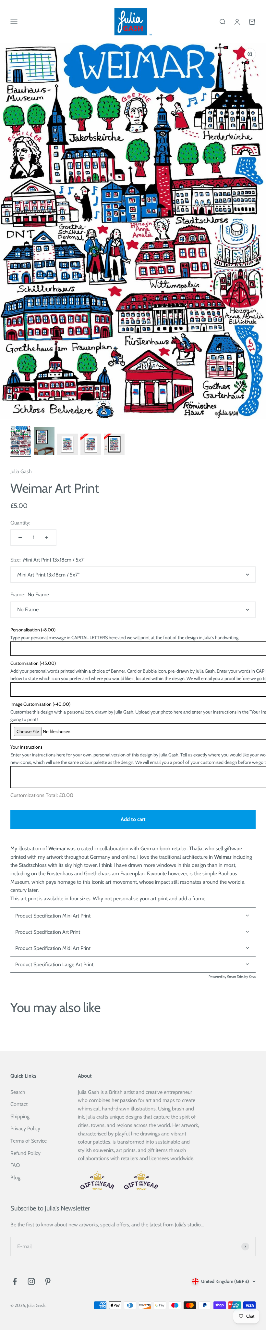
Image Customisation (40, 704)
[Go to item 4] (90, 445)
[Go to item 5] (114, 445)
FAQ (15, 1165)
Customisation (33, 663)
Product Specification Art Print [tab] (47, 932)
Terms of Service (28, 1141)
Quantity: (20, 523)
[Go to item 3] (67, 445)
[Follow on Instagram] (31, 1281)
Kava (252, 976)
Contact (19, 1104)
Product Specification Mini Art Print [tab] (53, 916)
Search (17, 1092)
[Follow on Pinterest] (47, 1281)
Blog (15, 1177)
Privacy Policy (25, 1128)
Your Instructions (26, 747)
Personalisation (32, 630)
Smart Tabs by (238, 976)
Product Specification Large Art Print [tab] (54, 964)
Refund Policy (25, 1153)
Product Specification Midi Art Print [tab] (53, 948)
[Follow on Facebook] (14, 1281)
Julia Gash (21, 471)
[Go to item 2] (44, 442)
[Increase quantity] (46, 537)
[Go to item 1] (20, 441)
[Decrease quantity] (20, 537)
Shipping (20, 1116)
